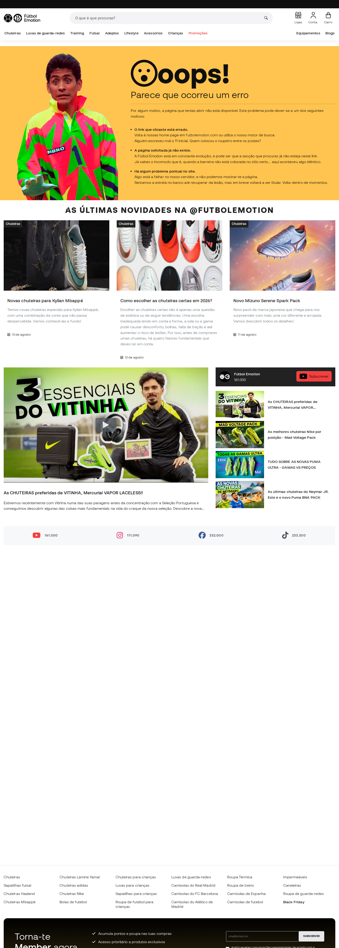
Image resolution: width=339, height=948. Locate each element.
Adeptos (112, 33)
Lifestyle (131, 33)
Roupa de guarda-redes (303, 893)
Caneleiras (292, 885)
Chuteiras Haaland (19, 893)
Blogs (330, 33)
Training (77, 33)
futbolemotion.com (201, 135)
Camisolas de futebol (245, 902)
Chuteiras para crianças (136, 877)
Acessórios (153, 33)
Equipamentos (308, 33)
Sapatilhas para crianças (136, 893)
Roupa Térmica (239, 877)
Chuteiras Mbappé (20, 902)
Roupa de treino (240, 885)
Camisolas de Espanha (246, 893)
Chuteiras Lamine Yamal (79, 877)
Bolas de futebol (73, 902)
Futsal (94, 33)
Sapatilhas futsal (17, 885)
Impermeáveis (295, 877)
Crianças (175, 33)
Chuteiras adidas (73, 885)
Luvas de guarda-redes (45, 33)
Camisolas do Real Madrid (193, 885)
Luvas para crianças (132, 885)
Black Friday (293, 902)
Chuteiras (12, 33)
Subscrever (319, 376)
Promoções (198, 33)
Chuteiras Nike (71, 893)
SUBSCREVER (311, 936)
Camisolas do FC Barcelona (194, 893)
